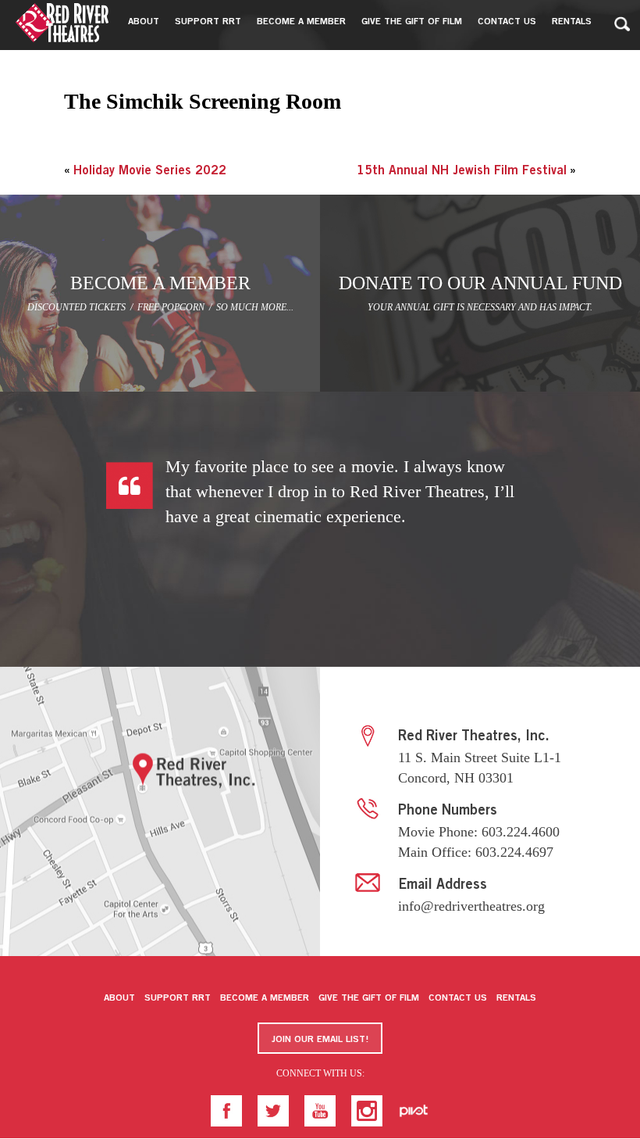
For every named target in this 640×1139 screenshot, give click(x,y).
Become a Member (264, 998)
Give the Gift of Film (368, 998)
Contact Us (457, 998)
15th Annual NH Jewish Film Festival (462, 171)
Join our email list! (320, 1039)
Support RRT (177, 998)
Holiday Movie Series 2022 (149, 171)
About (119, 998)
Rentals (516, 998)
